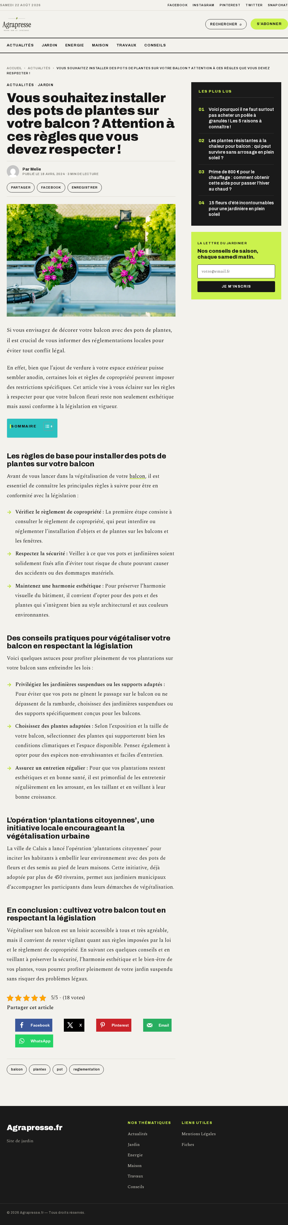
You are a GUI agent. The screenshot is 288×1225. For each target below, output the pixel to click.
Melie (35, 169)
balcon (137, 476)
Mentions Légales (199, 1134)
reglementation (86, 1069)
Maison (100, 45)
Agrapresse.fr (34, 1127)
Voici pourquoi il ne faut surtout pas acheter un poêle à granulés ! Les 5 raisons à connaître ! (241, 118)
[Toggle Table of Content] (45, 426)
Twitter (254, 5)
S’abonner (269, 24)
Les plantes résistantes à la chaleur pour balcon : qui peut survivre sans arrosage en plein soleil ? (241, 149)
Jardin (49, 45)
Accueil (14, 68)
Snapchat (278, 5)
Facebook (178, 5)
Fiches (188, 1144)
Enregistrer (85, 187)
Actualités (20, 45)
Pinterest (230, 5)
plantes (39, 1069)
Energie (74, 45)
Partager (20, 187)
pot (60, 1069)
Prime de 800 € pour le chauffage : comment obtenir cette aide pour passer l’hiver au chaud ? (239, 180)
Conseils (155, 45)
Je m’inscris (236, 286)
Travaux (126, 45)
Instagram (204, 5)
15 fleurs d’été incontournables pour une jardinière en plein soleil (241, 208)
